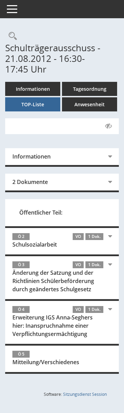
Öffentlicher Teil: (40, 212)
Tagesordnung (89, 89)
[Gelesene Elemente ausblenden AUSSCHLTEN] (108, 126)
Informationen (33, 89)
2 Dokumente (30, 182)
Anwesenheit (89, 104)
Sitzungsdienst (85, 394)
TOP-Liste (32, 104)
